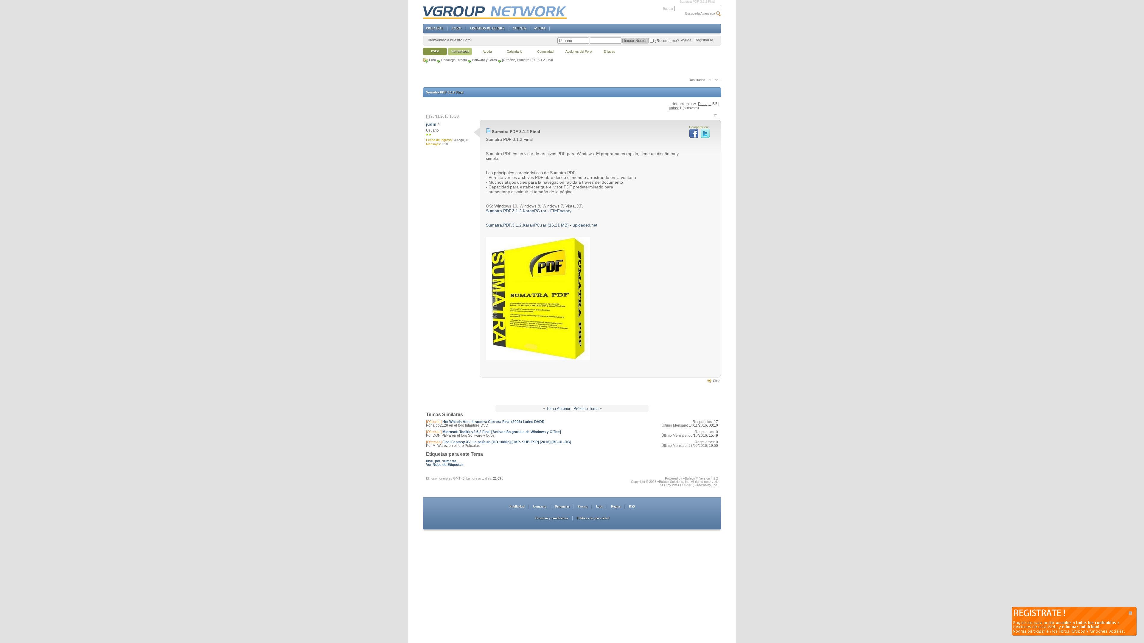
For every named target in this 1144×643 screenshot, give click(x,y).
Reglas (616, 506)
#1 (716, 116)
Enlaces (609, 51)
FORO (456, 28)
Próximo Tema (586, 408)
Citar (716, 381)
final (429, 461)
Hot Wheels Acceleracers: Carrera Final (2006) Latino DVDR (493, 422)
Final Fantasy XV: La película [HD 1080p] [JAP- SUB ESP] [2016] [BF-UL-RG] (506, 442)
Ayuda (686, 40)
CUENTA (519, 28)
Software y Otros (484, 60)
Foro (432, 60)
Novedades (460, 51)
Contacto (539, 506)
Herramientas (683, 104)
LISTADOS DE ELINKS (487, 28)
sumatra (449, 461)
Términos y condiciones (551, 518)
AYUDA (539, 28)
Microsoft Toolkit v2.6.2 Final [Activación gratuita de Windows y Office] (501, 432)
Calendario (514, 51)
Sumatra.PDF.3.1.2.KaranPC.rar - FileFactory (528, 210)
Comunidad (545, 51)
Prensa (582, 506)
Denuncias (562, 506)
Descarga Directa (454, 60)
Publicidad (517, 506)
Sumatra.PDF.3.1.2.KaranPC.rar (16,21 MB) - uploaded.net (541, 225)
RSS (632, 506)
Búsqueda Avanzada (700, 13)
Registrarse (703, 40)
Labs (599, 506)
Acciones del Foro (578, 51)
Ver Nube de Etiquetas (445, 465)
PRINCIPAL (434, 28)
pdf (437, 461)
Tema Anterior (558, 408)
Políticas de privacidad (592, 518)
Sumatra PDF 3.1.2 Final (444, 92)
